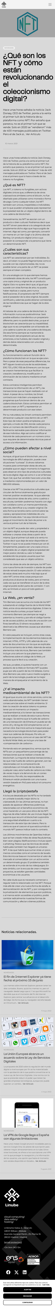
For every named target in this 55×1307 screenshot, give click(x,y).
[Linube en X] (17, 1272)
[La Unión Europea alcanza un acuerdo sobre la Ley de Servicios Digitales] (27, 1032)
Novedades (9, 48)
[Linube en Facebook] (8, 1272)
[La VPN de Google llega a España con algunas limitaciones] (27, 1113)
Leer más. (46, 1285)
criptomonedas (26, 264)
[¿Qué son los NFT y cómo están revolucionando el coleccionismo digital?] (27, 23)
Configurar (27, 1302)
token (32, 202)
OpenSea (37, 834)
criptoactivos (9, 195)
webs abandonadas (13, 700)
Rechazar (27, 1296)
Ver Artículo (33, 134)
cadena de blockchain (19, 214)
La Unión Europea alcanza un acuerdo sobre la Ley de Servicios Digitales (27, 1058)
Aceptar (27, 1290)
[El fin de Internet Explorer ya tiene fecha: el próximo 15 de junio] (27, 954)
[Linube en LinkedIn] (25, 1272)
